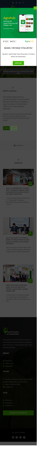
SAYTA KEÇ (18, 63)
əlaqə (14, 128)
